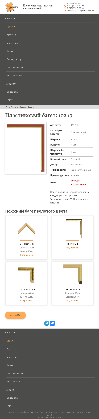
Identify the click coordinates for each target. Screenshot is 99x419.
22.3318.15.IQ (26, 244)
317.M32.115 (72, 289)
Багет (13, 107)
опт (76, 8)
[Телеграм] (46, 323)
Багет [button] (10, 26)
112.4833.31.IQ (26, 289)
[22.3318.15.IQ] (26, 228)
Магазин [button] (12, 43)
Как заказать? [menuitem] (14, 67)
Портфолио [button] (14, 75)
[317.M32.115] (72, 274)
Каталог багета (27, 107)
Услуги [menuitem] (10, 349)
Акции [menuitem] (10, 389)
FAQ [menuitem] (8, 405)
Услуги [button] (11, 34)
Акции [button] (11, 83)
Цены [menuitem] (9, 365)
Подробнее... (26, 254)
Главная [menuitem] (10, 18)
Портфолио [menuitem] (13, 381)
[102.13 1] (25, 148)
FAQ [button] (9, 99)
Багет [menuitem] (9, 340)
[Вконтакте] (52, 323)
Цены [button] (10, 51)
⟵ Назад (15, 315)
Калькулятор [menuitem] (14, 59)
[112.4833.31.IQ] (26, 274)
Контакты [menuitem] (12, 91)
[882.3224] (72, 228)
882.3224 (72, 244)
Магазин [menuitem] (11, 357)
